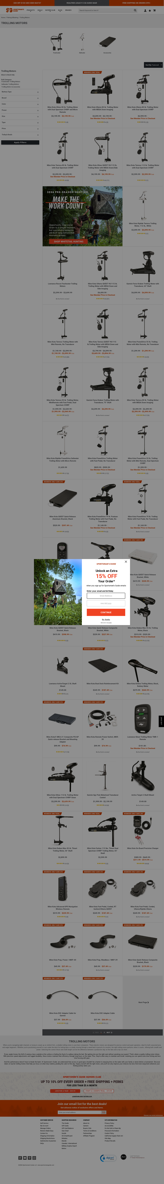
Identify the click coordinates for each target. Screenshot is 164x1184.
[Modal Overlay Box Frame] (82, 592)
